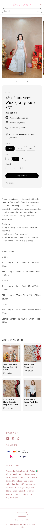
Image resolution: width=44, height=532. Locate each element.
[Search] (38, 10)
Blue (10, 148)
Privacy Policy (25, 524)
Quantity (9, 164)
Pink (31, 148)
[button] (3, 5)
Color (8, 143)
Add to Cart (22, 175)
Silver (20, 148)
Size (7, 154)
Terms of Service (12, 524)
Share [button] (11, 183)
